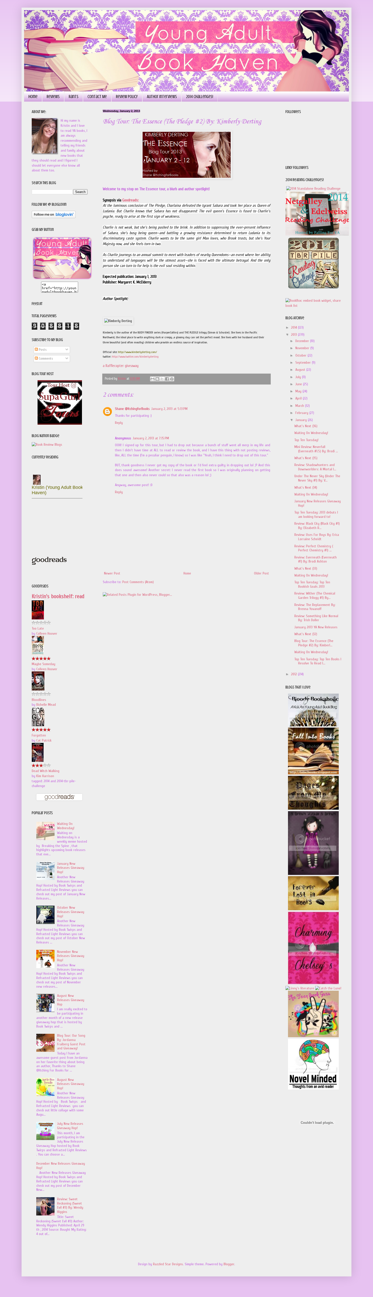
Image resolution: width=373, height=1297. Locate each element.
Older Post (261, 573)
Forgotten (39, 735)
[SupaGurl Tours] (60, 423)
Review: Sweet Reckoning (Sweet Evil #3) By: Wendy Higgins (70, 1205)
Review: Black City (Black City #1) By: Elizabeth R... (317, 525)
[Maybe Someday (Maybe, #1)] (38, 654)
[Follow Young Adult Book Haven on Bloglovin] (54, 217)
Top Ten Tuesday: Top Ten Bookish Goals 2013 (312, 584)
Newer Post (112, 573)
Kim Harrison (45, 776)
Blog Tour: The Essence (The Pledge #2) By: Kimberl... (313, 643)
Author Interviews (162, 96)
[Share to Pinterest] (171, 378)
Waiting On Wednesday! (65, 826)
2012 (294, 674)
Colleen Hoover (46, 633)
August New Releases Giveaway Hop (70, 1000)
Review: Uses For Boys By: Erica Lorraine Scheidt (316, 537)
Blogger (229, 1264)
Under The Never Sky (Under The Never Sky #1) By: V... (317, 478)
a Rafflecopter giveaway (121, 365)
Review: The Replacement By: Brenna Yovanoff (314, 607)
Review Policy (127, 96)
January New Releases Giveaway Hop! (70, 867)
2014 (294, 327)
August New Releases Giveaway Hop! (70, 1084)
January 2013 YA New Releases (315, 627)
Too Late (38, 628)
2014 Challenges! (199, 96)
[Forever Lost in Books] (313, 909)
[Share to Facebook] (166, 378)
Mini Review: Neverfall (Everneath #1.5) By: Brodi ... (316, 449)
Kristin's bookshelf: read (58, 596)
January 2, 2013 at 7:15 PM (151, 438)
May (298, 391)
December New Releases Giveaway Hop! (60, 1165)
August (300, 369)
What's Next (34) (305, 487)
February (302, 413)
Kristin (122, 378)
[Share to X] (162, 378)
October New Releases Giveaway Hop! (70, 911)
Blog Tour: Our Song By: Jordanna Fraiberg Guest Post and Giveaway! (71, 1041)
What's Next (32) (305, 634)
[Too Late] (38, 618)
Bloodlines (39, 700)
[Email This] (152, 378)
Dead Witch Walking (45, 771)
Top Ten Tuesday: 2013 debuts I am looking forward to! (316, 514)
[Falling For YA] (317, 234)
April (299, 398)
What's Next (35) (305, 458)
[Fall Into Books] (313, 773)
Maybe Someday (43, 664)
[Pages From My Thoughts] (313, 808)
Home (33, 96)
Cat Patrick (44, 740)
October (301, 355)
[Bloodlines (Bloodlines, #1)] (38, 689)
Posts (42, 349)
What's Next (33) (305, 568)
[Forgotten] (38, 725)
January (301, 420)
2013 (294, 334)
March (300, 406)
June (299, 384)
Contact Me (97, 96)
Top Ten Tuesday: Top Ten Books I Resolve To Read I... (317, 661)
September (303, 362)
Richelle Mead (46, 704)
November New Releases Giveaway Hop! (70, 956)
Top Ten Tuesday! (306, 440)
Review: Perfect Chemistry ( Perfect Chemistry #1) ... (313, 548)
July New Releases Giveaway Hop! (70, 1126)
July (298, 377)
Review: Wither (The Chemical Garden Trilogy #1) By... (314, 595)
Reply (119, 423)
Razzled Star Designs (168, 1264)
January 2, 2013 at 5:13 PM (169, 409)
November (302, 348)
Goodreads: (130, 200)
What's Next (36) (305, 426)
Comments (45, 358)
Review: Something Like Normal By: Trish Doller (316, 618)
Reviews (53, 96)
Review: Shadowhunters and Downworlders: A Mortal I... (315, 467)
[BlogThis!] (157, 378)
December (302, 341)
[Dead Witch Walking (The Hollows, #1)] (38, 761)
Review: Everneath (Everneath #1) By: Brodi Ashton (315, 559)
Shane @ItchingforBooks (132, 409)
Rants (73, 96)
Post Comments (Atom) (138, 582)
